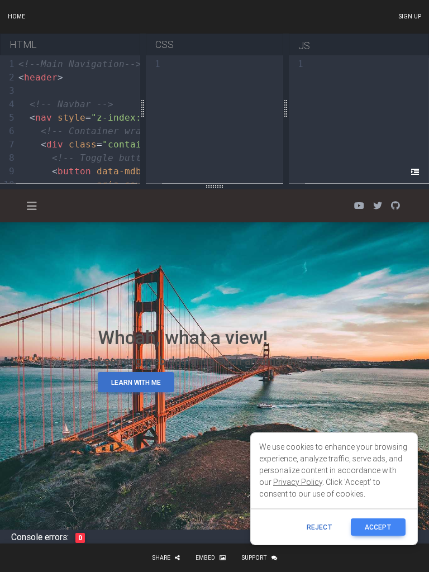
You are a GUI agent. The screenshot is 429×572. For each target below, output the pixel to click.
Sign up (409, 16)
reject (319, 527)
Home (16, 16)
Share (161, 557)
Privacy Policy (297, 482)
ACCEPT (378, 527)
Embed (205, 557)
